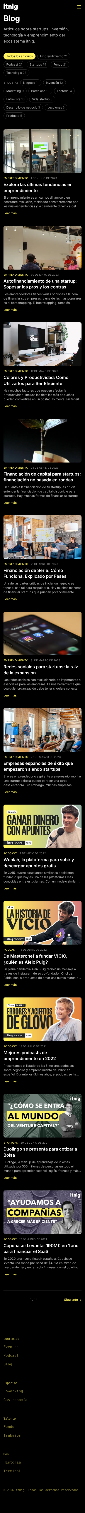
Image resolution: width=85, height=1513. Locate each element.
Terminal (12, 1471)
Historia (12, 1462)
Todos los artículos (19, 56)
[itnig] (10, 6)
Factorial (64, 91)
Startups (38, 64)
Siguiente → (73, 1299)
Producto (14, 115)
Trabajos (12, 1435)
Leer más (10, 213)
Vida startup (42, 99)
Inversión (54, 82)
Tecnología (16, 72)
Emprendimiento (53, 56)
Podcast (14, 64)
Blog (7, 1364)
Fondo (60, 64)
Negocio (31, 82)
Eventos (11, 1347)
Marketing (15, 91)
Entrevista (15, 99)
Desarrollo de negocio (23, 107)
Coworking (13, 1391)
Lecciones (56, 107)
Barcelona (40, 91)
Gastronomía (15, 1400)
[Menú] (79, 7)
